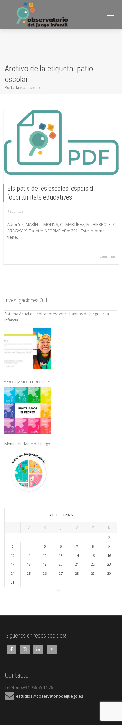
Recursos (15, 211)
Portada (12, 87)
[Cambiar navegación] (110, 13)
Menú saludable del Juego (27, 444)
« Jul (59, 590)
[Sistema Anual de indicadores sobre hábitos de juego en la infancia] (27, 348)
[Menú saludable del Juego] (27, 472)
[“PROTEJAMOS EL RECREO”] (27, 410)
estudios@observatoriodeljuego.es (48, 696)
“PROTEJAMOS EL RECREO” (27, 382)
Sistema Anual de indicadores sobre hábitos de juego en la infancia (56, 317)
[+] (61, 142)
